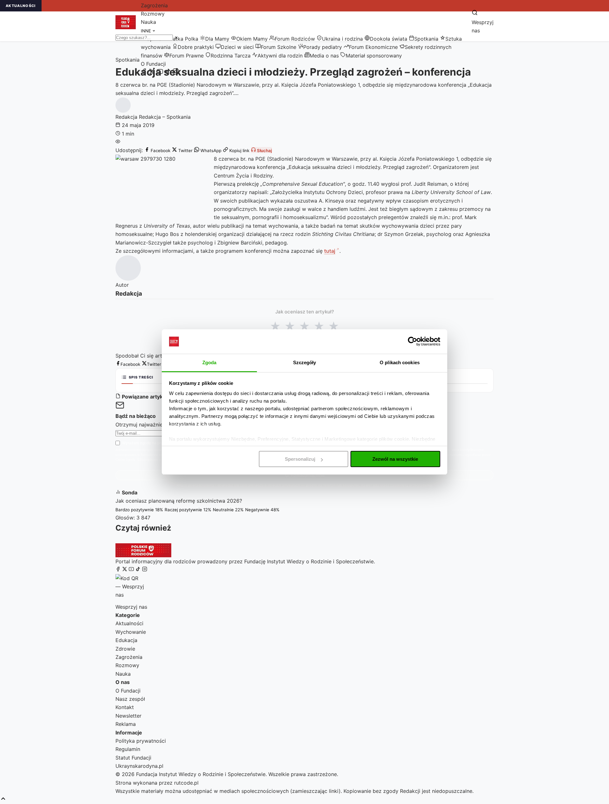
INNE (146, 30)
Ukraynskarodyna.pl (139, 766)
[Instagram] (176, 73)
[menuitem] (180, 39)
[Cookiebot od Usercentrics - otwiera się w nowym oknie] (412, 341)
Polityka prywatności (140, 741)
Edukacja (126, 640)
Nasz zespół (130, 699)
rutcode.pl (186, 783)
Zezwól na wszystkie (395, 459)
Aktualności (129, 623)
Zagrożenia (154, 5)
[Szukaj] (475, 13)
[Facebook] (144, 73)
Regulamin (127, 749)
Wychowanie (130, 632)
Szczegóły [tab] (304, 362)
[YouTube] (160, 73)
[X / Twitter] (152, 73)
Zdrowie (125, 649)
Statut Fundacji (133, 757)
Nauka (148, 22)
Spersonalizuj (300, 459)
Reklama (125, 724)
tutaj (329, 251)
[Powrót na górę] (3, 799)
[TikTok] (168, 73)
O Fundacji (153, 64)
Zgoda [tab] (209, 362)
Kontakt (124, 707)
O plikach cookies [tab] (400, 362)
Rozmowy (153, 13)
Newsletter (128, 716)
